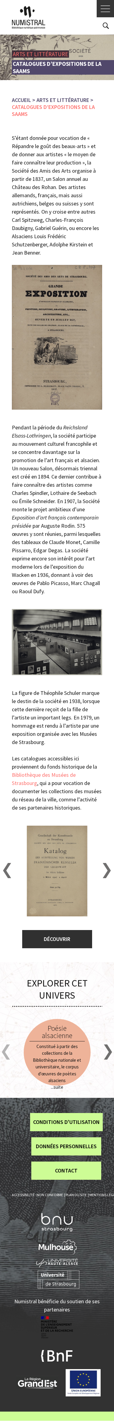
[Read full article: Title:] (57, 1052)
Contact (66, 1170)
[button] (7, 870)
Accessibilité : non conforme (37, 1195)
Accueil (21, 99)
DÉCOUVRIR (57, 938)
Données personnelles (66, 1146)
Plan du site (76, 1195)
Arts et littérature (62, 99)
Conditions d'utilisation (66, 1121)
